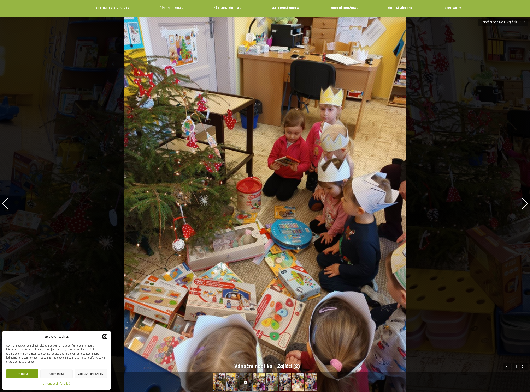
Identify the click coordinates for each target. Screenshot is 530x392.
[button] (105, 337)
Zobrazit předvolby (90, 373)
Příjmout (22, 373)
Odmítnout (56, 373)
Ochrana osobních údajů (56, 383)
